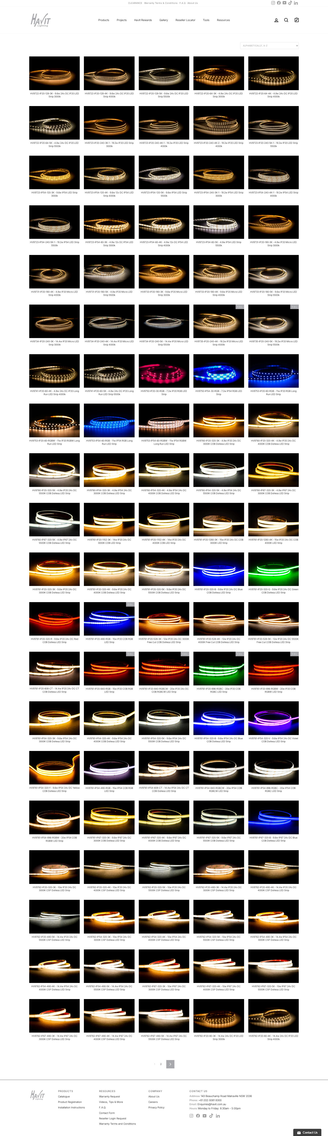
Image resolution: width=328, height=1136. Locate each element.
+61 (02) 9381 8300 (205, 1100)
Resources (223, 20)
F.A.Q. (102, 1107)
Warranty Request (109, 1096)
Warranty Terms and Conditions (117, 1123)
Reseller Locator (185, 20)
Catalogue (64, 1096)
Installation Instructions (71, 1107)
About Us (193, 3)
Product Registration (70, 1101)
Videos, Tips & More (111, 1101)
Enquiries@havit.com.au (207, 1104)
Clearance (135, 3)
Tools (206, 20)
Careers (153, 1101)
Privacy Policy (156, 1107)
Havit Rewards (143, 20)
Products (103, 20)
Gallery (163, 20)
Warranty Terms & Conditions (161, 3)
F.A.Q (183, 3)
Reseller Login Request (112, 1118)
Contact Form (107, 1112)
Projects (122, 20)
